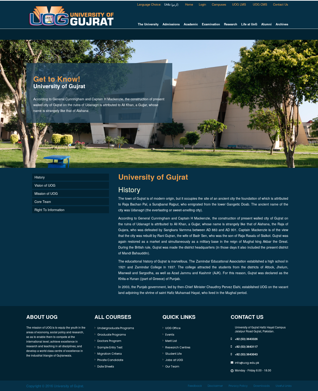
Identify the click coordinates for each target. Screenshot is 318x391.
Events (169, 335)
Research (230, 24)
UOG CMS (260, 4)
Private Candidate (110, 360)
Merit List (171, 341)
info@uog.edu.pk (247, 363)
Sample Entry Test (109, 347)
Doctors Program (109, 341)
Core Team (42, 201)
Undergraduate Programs (115, 328)
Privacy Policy (238, 386)
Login (202, 4)
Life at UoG (249, 24)
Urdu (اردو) (170, 4)
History (39, 177)
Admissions (171, 24)
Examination (211, 24)
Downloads (262, 386)
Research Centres (177, 347)
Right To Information (49, 209)
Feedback (195, 386)
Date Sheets (105, 366)
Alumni (266, 24)
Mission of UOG (46, 193)
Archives (282, 24)
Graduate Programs (111, 335)
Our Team (172, 366)
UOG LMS (239, 4)
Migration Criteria (109, 354)
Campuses (219, 4)
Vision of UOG (44, 185)
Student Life (173, 354)
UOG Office (172, 328)
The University (148, 24)
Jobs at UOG (174, 360)
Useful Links (284, 386)
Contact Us (280, 4)
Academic (191, 24)
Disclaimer (215, 386)
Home (189, 4)
